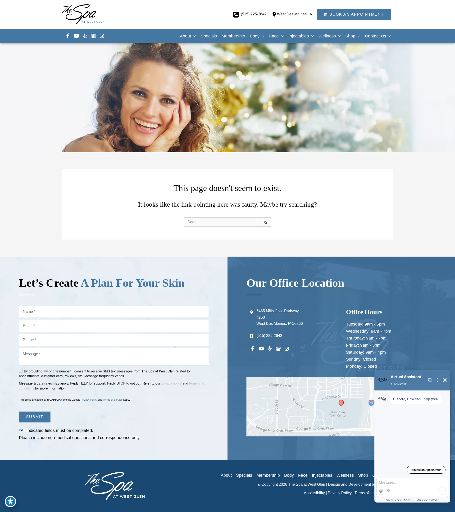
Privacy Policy (89, 399)
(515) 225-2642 (254, 14)
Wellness (345, 475)
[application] (193, 36)
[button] (354, 14)
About (226, 475)
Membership (268, 475)
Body (289, 475)
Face (303, 475)
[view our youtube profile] (76, 36)
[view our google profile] (93, 36)
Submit (34, 417)
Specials (244, 475)
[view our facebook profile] (68, 36)
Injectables (322, 475)
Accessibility (314, 493)
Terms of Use (366, 493)
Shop (363, 475)
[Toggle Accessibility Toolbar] (10, 501)
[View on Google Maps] (341, 406)
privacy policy (171, 383)
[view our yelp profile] (85, 36)
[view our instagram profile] (102, 36)
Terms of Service (113, 399)
